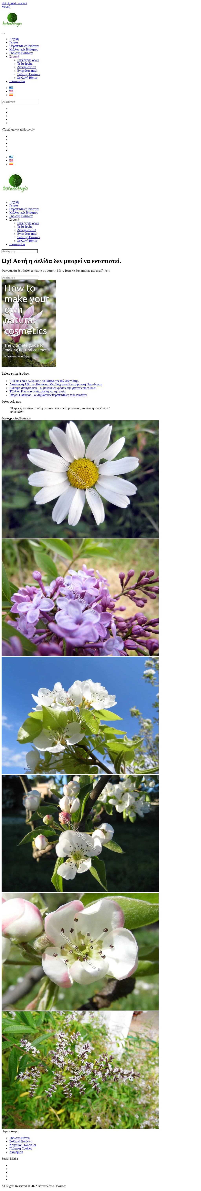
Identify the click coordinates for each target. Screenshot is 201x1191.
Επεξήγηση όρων (28, 60)
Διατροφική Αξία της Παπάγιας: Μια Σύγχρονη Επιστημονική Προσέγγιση (55, 384)
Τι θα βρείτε (24, 63)
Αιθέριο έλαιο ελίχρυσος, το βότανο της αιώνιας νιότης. (44, 380)
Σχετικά (14, 56)
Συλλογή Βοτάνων (21, 53)
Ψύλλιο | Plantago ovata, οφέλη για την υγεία (37, 391)
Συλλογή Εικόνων (28, 74)
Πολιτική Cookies (20, 1148)
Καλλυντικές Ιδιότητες (23, 49)
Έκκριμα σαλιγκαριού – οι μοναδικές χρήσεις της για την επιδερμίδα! (52, 387)
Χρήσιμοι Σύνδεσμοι (22, 1145)
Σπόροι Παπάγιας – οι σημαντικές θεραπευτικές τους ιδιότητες (48, 395)
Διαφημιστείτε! (26, 67)
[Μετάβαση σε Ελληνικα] (11, 87)
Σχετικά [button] (14, 219)
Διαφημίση (16, 1152)
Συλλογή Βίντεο (27, 77)
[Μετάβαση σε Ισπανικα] (11, 94)
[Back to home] (12, 28)
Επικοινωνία (17, 81)
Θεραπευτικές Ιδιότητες (24, 46)
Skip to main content (14, 3)
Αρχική (14, 39)
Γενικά (13, 42)
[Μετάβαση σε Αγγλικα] (11, 91)
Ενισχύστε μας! (27, 70)
